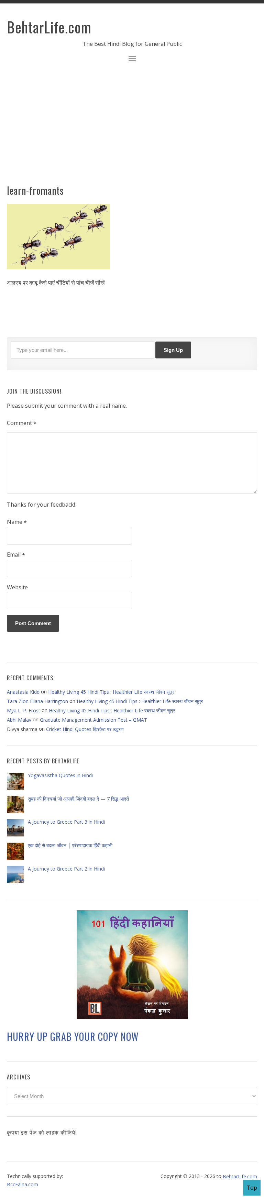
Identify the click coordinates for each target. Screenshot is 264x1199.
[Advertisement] (132, 127)
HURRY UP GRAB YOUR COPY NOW (73, 1036)
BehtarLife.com (49, 27)
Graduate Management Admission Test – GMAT (93, 720)
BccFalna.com (22, 1184)
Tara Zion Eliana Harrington (37, 701)
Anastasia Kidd (23, 692)
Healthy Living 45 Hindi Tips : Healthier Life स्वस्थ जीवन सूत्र (111, 691)
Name (17, 522)
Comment (21, 423)
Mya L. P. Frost (23, 710)
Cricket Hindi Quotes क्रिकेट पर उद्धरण (85, 729)
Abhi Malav (19, 720)
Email (16, 555)
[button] (132, 59)
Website (17, 587)
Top (251, 1187)
